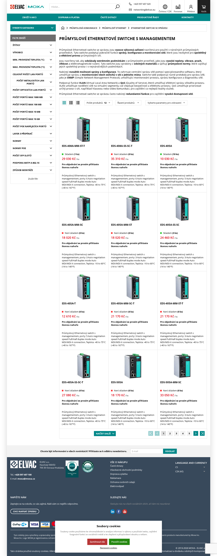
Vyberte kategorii (23, 27)
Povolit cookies (119, 541)
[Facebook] (118, 511)
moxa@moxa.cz (26, 478)
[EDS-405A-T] (84, 287)
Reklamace (115, 478)
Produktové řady (148, 17)
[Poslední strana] (202, 433)
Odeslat (170, 451)
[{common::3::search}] (117, 6)
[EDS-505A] (133, 365)
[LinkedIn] (112, 511)
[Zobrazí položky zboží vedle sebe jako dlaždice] (71, 102)
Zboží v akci (29, 17)
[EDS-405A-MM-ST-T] (182, 287)
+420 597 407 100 (23, 474)
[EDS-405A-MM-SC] (84, 208)
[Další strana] (195, 433)
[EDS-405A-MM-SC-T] (133, 287)
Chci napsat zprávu (24, 511)
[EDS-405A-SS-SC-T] (84, 365)
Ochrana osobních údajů (122, 482)
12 (105, 102)
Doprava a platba (69, 17)
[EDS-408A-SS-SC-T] (133, 129)
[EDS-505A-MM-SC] (182, 365)
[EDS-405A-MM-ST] (133, 208)
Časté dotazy (108, 17)
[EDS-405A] (182, 129)
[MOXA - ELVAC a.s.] (27, 7)
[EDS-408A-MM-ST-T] (84, 129)
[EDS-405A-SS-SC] (182, 208)
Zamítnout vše (97, 541)
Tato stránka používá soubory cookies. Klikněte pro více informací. (43, 551)
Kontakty (188, 17)
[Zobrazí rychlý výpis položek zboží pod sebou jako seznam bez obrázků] (77, 102)
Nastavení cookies (108, 547)
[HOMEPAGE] (62, 28)
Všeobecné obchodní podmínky (126, 469)
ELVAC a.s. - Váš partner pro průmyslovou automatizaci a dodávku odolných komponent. (162, 551)
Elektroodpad (117, 486)
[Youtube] (124, 511)
